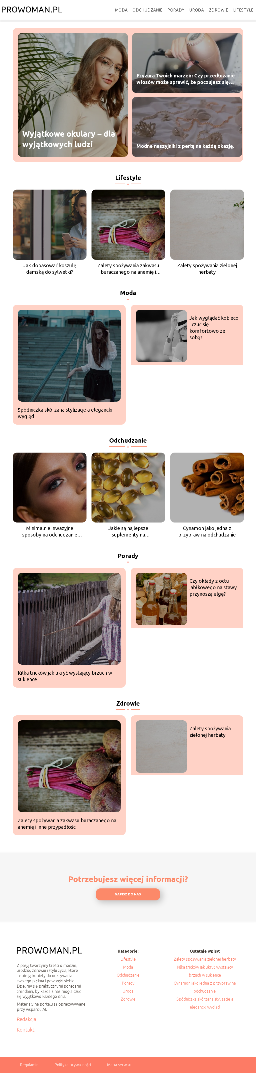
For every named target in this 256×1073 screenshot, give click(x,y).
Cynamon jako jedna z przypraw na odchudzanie (207, 531)
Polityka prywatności (72, 1065)
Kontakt (25, 1030)
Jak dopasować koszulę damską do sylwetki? (49, 269)
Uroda (196, 10)
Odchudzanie (147, 10)
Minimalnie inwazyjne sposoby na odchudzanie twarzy (49, 531)
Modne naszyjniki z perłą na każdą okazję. (185, 146)
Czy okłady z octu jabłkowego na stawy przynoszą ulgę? (213, 587)
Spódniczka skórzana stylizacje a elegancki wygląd (65, 413)
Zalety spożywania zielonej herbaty (207, 269)
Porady (176, 10)
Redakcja (26, 1019)
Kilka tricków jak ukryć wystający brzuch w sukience (65, 676)
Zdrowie (218, 10)
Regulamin (29, 1065)
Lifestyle (243, 10)
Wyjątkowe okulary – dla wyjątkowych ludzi (68, 139)
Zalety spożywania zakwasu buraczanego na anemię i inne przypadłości (128, 269)
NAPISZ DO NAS (128, 894)
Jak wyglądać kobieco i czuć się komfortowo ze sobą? (214, 327)
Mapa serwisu (119, 1065)
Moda (121, 10)
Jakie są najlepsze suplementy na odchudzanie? (128, 531)
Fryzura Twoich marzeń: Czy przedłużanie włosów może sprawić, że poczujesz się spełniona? (185, 79)
